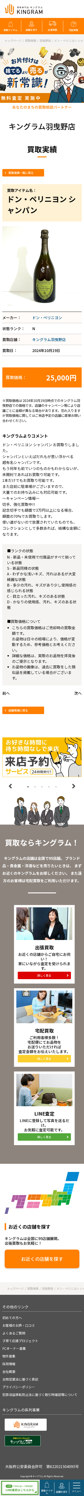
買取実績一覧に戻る (21, 173)
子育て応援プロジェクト (20, 1340)
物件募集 (8, 1356)
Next (73, 786)
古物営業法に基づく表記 (20, 1379)
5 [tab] (56, 786)
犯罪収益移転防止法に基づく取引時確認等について (39, 1394)
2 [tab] (35, 786)
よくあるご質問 (13, 1333)
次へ (78, 693)
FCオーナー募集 (14, 1348)
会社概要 (8, 1371)
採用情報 (8, 1363)
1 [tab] (28, 786)
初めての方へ (12, 1317)
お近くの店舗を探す (42, 1258)
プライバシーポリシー (18, 1387)
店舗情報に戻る (18, 710)
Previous (10, 786)
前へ (6, 693)
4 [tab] (49, 786)
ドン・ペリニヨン (47, 317)
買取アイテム (11, 30)
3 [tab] (42, 786)
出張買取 (52, 29)
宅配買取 (73, 30)
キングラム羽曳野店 (49, 339)
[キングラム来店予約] (42, 757)
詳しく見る (44, 975)
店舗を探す (31, 29)
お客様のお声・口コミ (18, 1325)
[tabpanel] (42, 757)
